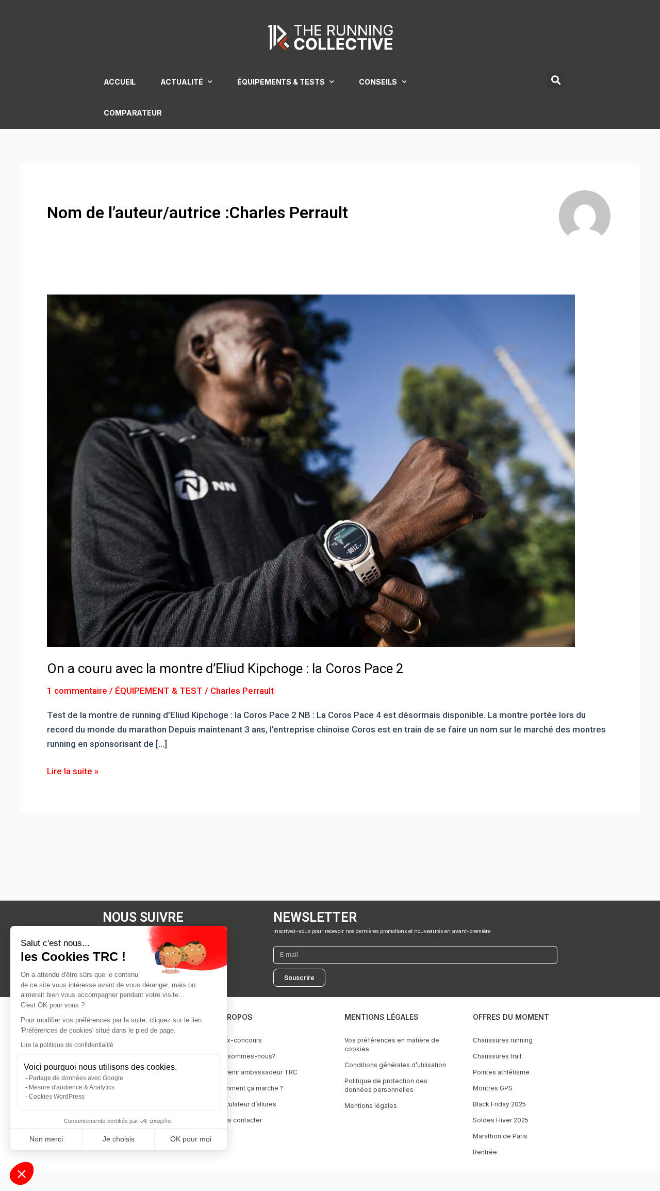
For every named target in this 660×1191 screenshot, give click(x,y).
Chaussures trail (497, 1056)
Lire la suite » (72, 770)
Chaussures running (503, 1040)
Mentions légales (370, 1106)
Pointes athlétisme (501, 1072)
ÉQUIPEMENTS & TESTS (280, 81)
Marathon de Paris (500, 1136)
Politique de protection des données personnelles (385, 1085)
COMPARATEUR (133, 112)
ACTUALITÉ (181, 81)
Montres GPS (493, 1088)
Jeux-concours (239, 1040)
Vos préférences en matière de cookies (391, 1044)
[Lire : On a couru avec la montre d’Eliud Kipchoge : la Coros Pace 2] (311, 470)
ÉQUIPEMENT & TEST (159, 691)
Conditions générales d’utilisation (395, 1065)
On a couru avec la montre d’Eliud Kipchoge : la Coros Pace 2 (225, 668)
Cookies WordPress (57, 1096)
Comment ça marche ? (249, 1088)
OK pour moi (190, 1139)
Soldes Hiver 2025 (501, 1120)
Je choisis (119, 1139)
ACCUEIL (120, 81)
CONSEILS (378, 81)
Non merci (46, 1139)
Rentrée (485, 1152)
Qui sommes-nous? (245, 1056)
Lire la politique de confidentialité (67, 1045)
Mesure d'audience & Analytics (71, 1087)
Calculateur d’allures (246, 1104)
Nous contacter (239, 1120)
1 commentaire (77, 691)
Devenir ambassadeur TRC (257, 1072)
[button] (21, 1173)
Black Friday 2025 (499, 1104)
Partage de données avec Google (76, 1078)
